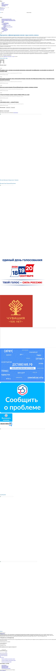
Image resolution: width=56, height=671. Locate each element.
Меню (1, 1)
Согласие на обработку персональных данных (9, 20)
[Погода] (1, 12)
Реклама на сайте (4, 28)
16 (6, 653)
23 (6, 654)
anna (13, 56)
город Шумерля (4, 665)
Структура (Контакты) (5, 4)
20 (3, 654)
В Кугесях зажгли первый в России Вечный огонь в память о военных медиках (19, 87)
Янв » (3, 657)
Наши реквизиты (6, 23)
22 (5, 654)
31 (0, 656)
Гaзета (3, 3)
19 (2, 654)
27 (3, 655)
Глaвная (3, 21)
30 (6, 655)
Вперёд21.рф (2, 9)
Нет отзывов (9, 56)
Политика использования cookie (6, 661)
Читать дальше (6, 74)
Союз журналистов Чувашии (6, 668)
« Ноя (1, 657)
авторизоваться (15, 112)
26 (2, 655)
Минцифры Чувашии (5, 666)
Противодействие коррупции (8, 26)
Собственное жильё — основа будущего (9, 102)
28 (4, 655)
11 (1, 653)
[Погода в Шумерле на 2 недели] (29, 12)
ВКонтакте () (8, 107)
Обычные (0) (13, 107)
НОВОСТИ (5, 56)
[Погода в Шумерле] (15, 11)
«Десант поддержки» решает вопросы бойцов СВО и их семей (14, 94)
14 (4, 653)
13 (3, 653)
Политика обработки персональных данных (8, 19)
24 (0, 655)
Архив (3, 31)
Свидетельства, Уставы (7, 25)
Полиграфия (3, 27)
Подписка (3, 2)
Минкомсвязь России (5, 667)
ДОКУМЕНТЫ (4, 24)
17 (0, 654)
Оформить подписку (5, 29)
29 (5, 655)
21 (4, 654)
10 (0, 653)
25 (1, 655)
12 (2, 653)
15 (5, 653)
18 (1, 654)
